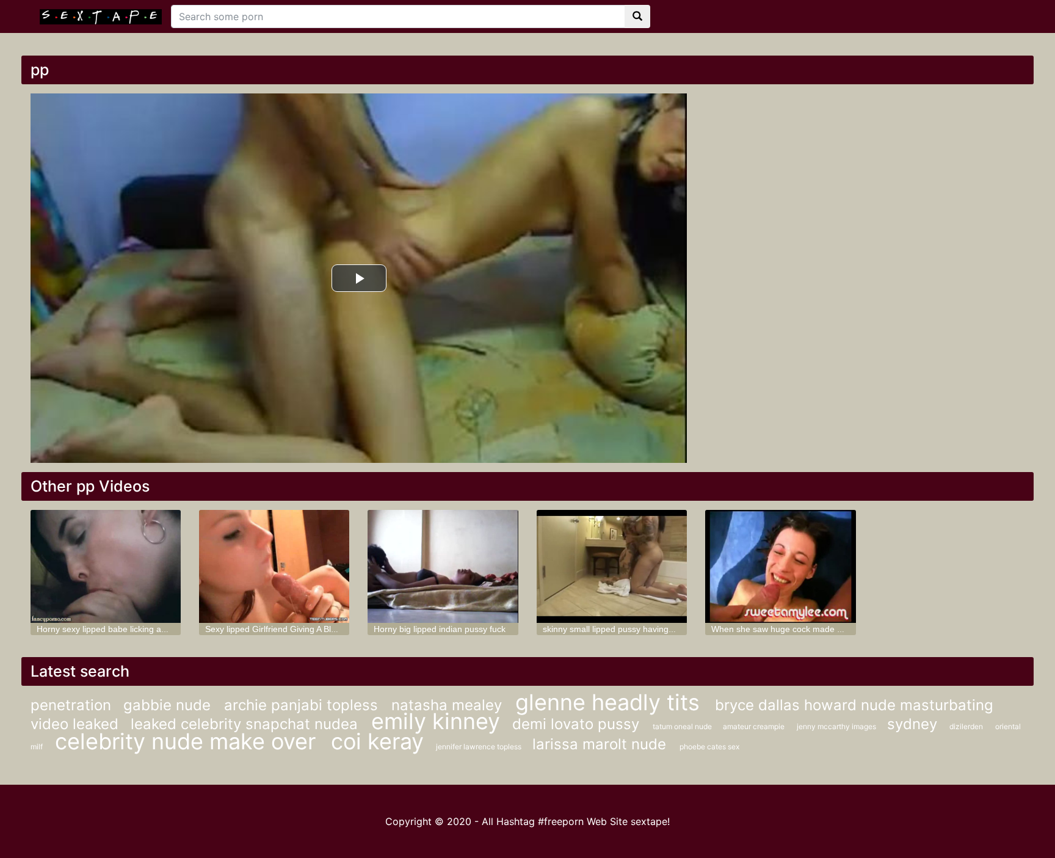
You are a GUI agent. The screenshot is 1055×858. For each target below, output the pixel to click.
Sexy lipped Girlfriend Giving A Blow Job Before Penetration (319, 629)
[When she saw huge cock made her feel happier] (780, 566)
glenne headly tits (610, 702)
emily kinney (435, 721)
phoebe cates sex (709, 746)
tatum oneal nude (683, 726)
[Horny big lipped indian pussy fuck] (443, 566)
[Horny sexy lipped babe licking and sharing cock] (106, 566)
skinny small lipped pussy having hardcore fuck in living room (660, 629)
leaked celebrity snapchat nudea (246, 724)
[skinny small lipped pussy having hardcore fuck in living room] (612, 566)
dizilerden (966, 726)
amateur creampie (754, 726)
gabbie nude (169, 705)
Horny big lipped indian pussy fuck (440, 629)
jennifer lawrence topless (479, 746)
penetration (71, 705)
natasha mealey (448, 705)
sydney (912, 724)
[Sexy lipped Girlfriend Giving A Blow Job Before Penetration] (274, 566)
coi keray (377, 741)
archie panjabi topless (303, 705)
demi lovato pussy (578, 724)
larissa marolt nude (601, 744)
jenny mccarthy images (837, 726)
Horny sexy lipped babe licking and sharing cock (129, 629)
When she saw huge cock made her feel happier (804, 629)
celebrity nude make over (188, 741)
